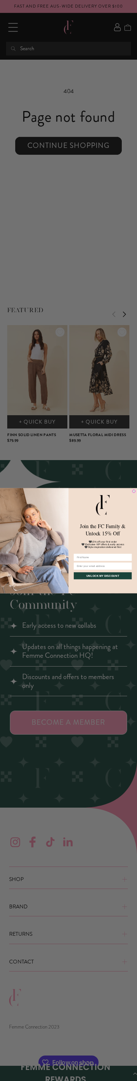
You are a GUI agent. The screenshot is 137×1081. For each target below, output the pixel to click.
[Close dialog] (133, 491)
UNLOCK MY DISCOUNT (102, 575)
